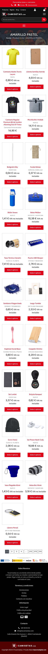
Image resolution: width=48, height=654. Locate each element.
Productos (5, 10)
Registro (12, 10)
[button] (44, 14)
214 (40, 551)
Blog (17, 10)
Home (8, 38)
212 (30, 551)
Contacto (23, 10)
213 (35, 551)
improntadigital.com (39, 650)
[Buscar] (44, 20)
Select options (12, 89)
